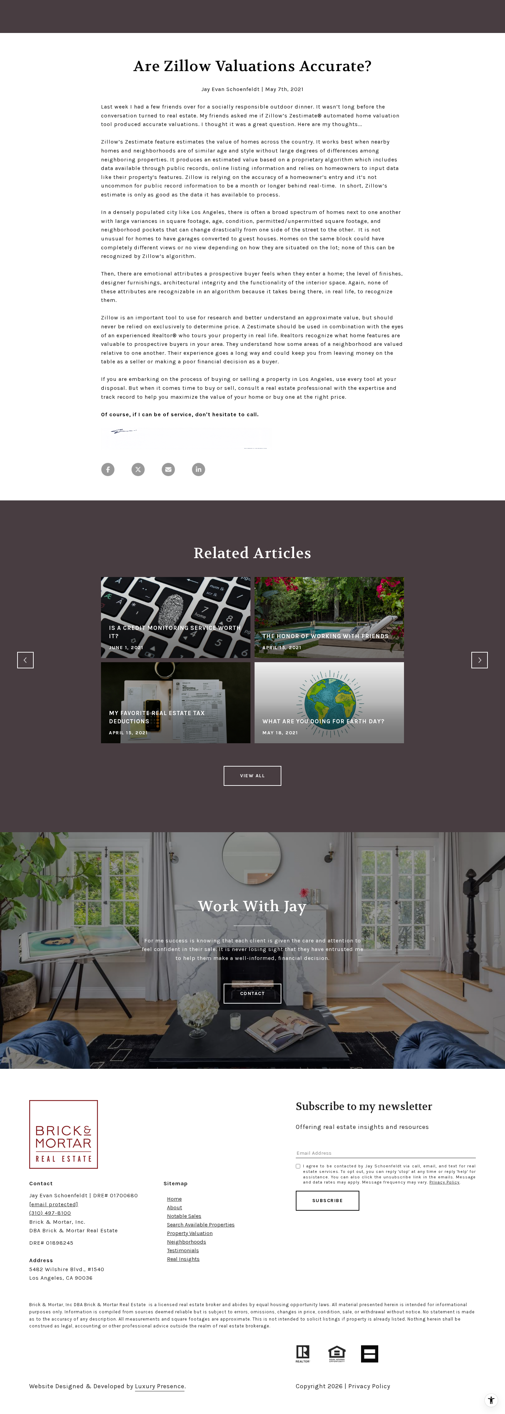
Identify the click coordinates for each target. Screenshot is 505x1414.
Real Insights (183, 1259)
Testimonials (183, 1250)
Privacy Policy (444, 1182)
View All (252, 776)
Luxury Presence (159, 1386)
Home (174, 1199)
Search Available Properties (201, 1224)
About (174, 1207)
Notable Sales (184, 1216)
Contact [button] (252, 993)
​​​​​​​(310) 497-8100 (50, 1213)
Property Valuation (190, 1233)
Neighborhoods (186, 1241)
